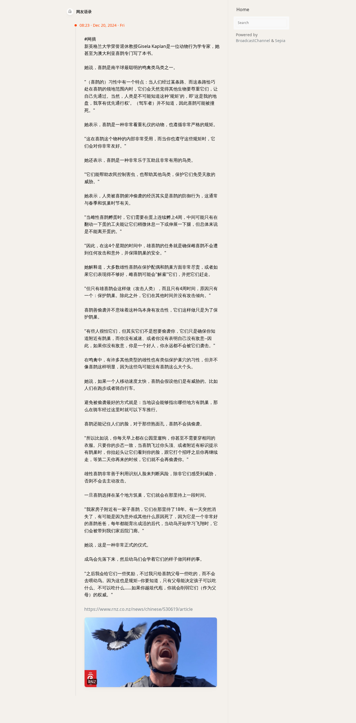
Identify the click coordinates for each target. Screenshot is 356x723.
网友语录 (84, 11)
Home (242, 9)
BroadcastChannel (253, 40)
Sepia (280, 40)
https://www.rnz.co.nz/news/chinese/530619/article (138, 609)
